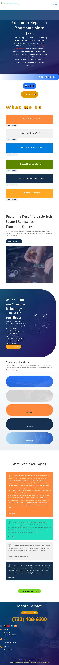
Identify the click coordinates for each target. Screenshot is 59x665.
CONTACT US (29, 613)
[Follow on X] (5, 626)
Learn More (11, 125)
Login (37, 660)
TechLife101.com (11, 659)
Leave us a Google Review (29, 591)
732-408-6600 (47, 77)
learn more (14, 241)
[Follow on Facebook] (1, 626)
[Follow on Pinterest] (8, 626)
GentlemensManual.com (45, 659)
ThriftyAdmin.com (21, 659)
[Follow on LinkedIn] (12, 626)
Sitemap (32, 660)
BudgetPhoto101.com (32, 659)
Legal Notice (34, 662)
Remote (29, 86)
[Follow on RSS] (15, 626)
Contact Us (29, 94)
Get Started (13, 346)
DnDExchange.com (24, 660)
